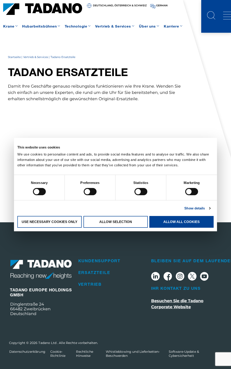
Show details (194, 208)
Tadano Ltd (47, 343)
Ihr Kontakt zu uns (176, 288)
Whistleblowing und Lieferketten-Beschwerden (133, 354)
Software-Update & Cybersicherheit (184, 354)
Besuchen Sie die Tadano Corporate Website (177, 303)
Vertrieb (90, 284)
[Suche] (211, 16)
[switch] (90, 191)
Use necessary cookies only (49, 222)
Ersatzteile (94, 272)
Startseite (14, 57)
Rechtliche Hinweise (84, 354)
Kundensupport (99, 260)
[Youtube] (204, 277)
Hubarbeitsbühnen (39, 26)
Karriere (171, 26)
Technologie (76, 26)
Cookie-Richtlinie (57, 354)
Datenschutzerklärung (27, 352)
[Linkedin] (155, 277)
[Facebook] (167, 277)
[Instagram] (180, 277)
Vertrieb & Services (113, 26)
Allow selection (115, 222)
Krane (8, 26)
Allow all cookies (181, 222)
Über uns (147, 26)
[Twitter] (192, 277)
